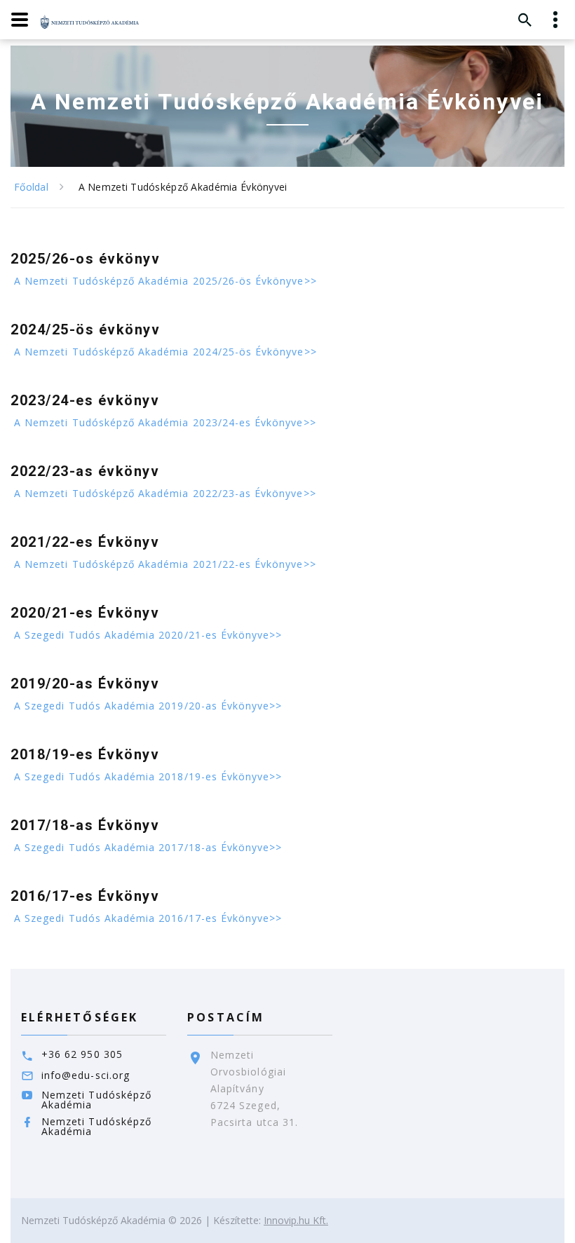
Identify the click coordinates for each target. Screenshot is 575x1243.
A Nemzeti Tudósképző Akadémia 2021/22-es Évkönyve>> (165, 564)
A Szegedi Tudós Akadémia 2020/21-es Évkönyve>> (148, 634)
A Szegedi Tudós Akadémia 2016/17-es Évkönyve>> (148, 918)
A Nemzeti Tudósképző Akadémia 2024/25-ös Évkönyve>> (165, 351)
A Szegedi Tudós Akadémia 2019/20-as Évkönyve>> (148, 705)
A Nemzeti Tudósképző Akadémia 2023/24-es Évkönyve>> (165, 422)
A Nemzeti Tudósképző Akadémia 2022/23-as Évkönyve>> (165, 493)
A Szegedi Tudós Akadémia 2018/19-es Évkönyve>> (148, 776)
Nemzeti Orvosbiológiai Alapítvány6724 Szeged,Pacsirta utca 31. (254, 1088)
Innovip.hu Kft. (296, 1220)
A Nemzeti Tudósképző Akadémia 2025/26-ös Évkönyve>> (165, 280)
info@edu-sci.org (85, 1075)
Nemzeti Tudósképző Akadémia (96, 1099)
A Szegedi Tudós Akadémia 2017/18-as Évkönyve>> (148, 847)
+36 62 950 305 (82, 1054)
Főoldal (31, 186)
